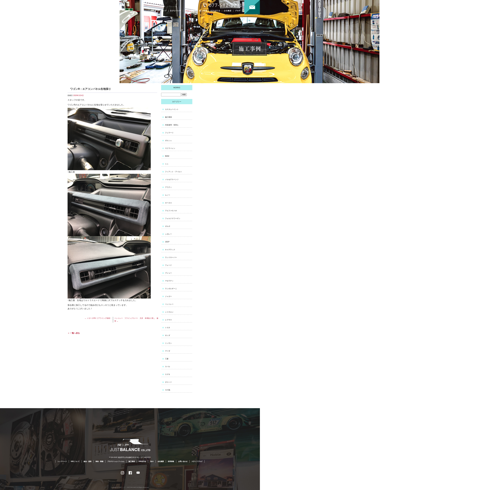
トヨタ (167, 328)
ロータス (168, 203)
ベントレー (169, 304)
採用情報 (171, 461)
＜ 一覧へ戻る (74, 333)
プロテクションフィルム (115, 461)
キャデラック (170, 250)
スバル (167, 367)
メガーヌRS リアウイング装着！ (98, 318)
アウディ (168, 187)
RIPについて (176, 10)
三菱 (166, 359)
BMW (167, 156)
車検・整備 (99, 461)
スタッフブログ (197, 461)
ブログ (239, 10)
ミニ (166, 164)
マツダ (167, 351)
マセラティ (169, 281)
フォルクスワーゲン (172, 218)
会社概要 (228, 10)
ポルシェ (168, 140)
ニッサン (168, 343)
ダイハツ (168, 382)
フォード (168, 265)
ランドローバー (171, 257)
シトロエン (169, 312)
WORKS (176, 88)
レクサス (168, 320)
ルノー (167, 195)
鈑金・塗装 (87, 461)
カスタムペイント (172, 109)
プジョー (168, 273)
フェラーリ (169, 133)
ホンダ (167, 335)
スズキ (167, 374)
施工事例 (203, 10)
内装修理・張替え (172, 125)
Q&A (152, 461)
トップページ (164, 10)
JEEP (167, 242)
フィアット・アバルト (173, 172)
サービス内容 (190, 10)
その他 (167, 390)
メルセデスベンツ (172, 179)
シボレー (168, 234)
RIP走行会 (215, 10)
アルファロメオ (171, 211)
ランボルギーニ (171, 289)
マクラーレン (170, 148)
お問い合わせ (252, 7)
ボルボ (167, 226)
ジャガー (168, 296)
